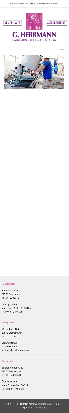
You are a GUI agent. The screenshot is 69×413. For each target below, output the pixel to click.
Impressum (27, 407)
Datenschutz (41, 407)
